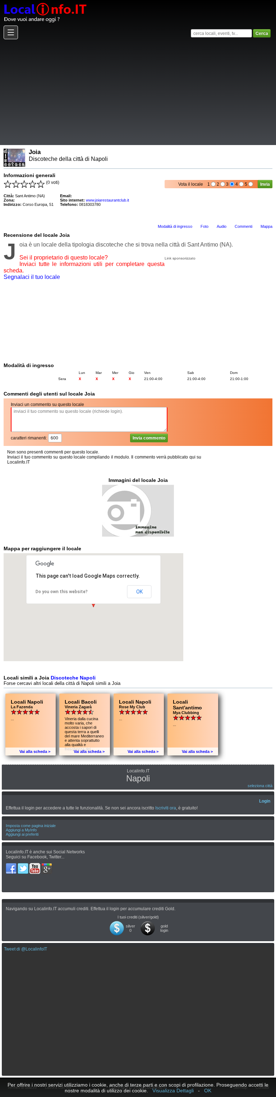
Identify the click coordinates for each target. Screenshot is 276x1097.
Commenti (243, 226)
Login (264, 801)
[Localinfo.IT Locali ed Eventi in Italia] (45, 2)
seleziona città (260, 786)
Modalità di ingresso (175, 226)
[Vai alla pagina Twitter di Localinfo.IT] (23, 865)
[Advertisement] (137, 91)
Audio (221, 226)
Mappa (266, 226)
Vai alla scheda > (34, 751)
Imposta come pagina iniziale (31, 825)
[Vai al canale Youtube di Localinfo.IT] (35, 865)
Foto (204, 226)
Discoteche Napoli (73, 678)
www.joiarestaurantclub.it (107, 200)
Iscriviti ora (165, 808)
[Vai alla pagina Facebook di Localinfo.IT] (12, 865)
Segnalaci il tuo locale (32, 277)
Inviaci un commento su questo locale (47, 404)
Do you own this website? (62, 591)
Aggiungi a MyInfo (21, 830)
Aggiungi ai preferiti (22, 834)
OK (139, 592)
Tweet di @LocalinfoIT (25, 949)
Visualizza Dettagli (173, 1090)
